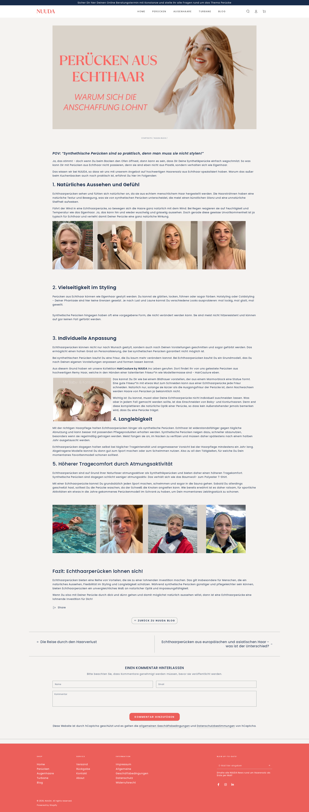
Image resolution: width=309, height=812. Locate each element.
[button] (248, 11)
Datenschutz (124, 778)
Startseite (146, 138)
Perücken (43, 769)
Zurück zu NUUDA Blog (156, 620)
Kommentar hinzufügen (155, 717)
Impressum (123, 764)
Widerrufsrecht (126, 782)
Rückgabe (83, 769)
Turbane (42, 778)
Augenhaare (45, 773)
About (80, 778)
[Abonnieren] (270, 765)
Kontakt (81, 773)
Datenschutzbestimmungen (216, 726)
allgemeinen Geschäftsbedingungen (164, 726)
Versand (82, 764)
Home (41, 764)
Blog (40, 782)
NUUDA (48, 801)
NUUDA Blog (160, 138)
